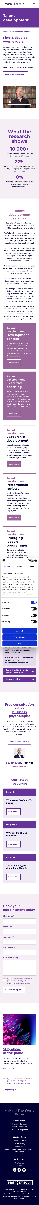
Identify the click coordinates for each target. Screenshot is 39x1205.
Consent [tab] (7, 566)
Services (12, 32)
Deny (19, 643)
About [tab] (32, 566)
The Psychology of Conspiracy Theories (19, 868)
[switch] (34, 608)
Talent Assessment (19, 1127)
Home (5, 32)
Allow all (19, 631)
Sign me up (9, 1090)
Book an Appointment (18, 741)
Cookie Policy (19, 1147)
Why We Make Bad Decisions (19, 836)
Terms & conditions (19, 1141)
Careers (19, 1166)
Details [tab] (19, 566)
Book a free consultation (14, 74)
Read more (13, 362)
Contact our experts (13, 990)
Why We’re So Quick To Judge (19, 803)
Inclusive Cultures (19, 1124)
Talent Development (19, 1130)
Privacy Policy (19, 1144)
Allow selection (19, 637)
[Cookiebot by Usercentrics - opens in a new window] (28, 560)
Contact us (19, 1163)
